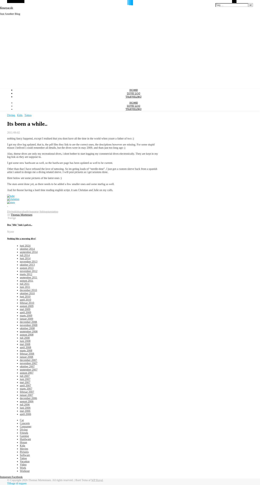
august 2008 (26, 334)
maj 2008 (25, 344)
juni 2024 (25, 245)
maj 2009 (25, 309)
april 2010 (25, 299)
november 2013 (28, 261)
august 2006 (26, 401)
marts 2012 (26, 274)
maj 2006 (25, 410)
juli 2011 (25, 283)
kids (17, 211)
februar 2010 (27, 302)
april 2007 (25, 385)
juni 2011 (25, 286)
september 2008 (28, 331)
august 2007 (26, 372)
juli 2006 (25, 404)
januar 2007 (26, 395)
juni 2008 (25, 341)
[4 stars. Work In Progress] (11, 202)
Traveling (133, 97)
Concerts (25, 423)
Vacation (25, 461)
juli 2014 (25, 255)
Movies (24, 448)
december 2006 (28, 398)
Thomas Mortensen (21, 214)
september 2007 (28, 369)
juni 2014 (25, 258)
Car (22, 420)
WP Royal (97, 480)
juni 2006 (25, 407)
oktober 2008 (27, 328)
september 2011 (28, 277)
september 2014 (28, 252)
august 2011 (26, 280)
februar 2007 (27, 391)
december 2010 (28, 290)
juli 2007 (25, 375)
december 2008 (28, 321)
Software (25, 455)
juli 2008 (25, 337)
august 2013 (26, 267)
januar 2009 (26, 318)
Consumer (25, 426)
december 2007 (28, 360)
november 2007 (28, 363)
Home (133, 90)
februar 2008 (27, 353)
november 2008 (28, 325)
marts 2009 (26, 315)
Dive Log (133, 93)
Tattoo (27, 115)
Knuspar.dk (6, 8)
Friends (24, 432)
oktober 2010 (27, 293)
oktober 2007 (27, 366)
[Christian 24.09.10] (13, 199)
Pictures (24, 451)
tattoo (55, 211)
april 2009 (25, 312)
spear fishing (40, 211)
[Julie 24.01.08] (11, 196)
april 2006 (25, 414)
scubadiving (26, 211)
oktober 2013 (27, 264)
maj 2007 (25, 382)
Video (23, 464)
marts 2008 (26, 350)
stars (49, 211)
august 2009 (26, 306)
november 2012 (28, 271)
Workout (25, 470)
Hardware (25, 439)
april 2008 (25, 347)
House (23, 442)
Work (23, 467)
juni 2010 (25, 296)
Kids (19, 115)
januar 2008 (26, 356)
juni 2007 (25, 379)
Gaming (24, 436)
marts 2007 (26, 388)
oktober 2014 (27, 248)
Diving (11, 115)
